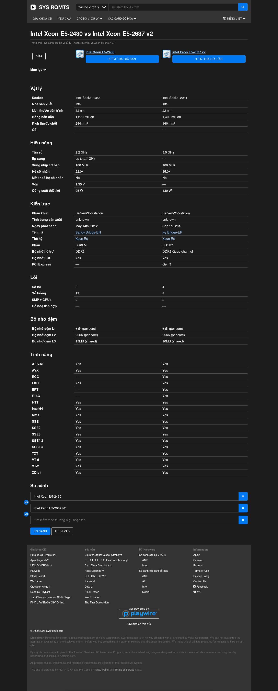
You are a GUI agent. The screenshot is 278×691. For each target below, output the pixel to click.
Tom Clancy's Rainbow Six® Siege (50, 597)
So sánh (40, 531)
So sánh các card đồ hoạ (153, 571)
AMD (145, 560)
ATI (144, 581)
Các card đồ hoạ (121, 18)
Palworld (35, 571)
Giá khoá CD (42, 18)
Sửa (39, 56)
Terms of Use (201, 571)
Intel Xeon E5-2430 (100, 52)
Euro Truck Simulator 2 (43, 555)
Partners (198, 565)
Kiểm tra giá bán (122, 59)
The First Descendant (97, 602)
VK (198, 592)
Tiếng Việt (234, 18)
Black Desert (37, 576)
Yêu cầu (64, 18)
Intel (144, 565)
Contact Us (199, 581)
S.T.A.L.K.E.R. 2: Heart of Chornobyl (106, 560)
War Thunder (92, 597)
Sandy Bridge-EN (88, 232)
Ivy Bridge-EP (172, 232)
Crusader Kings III (40, 586)
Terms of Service (124, 669)
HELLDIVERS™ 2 (41, 565)
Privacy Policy (201, 576)
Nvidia (145, 592)
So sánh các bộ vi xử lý (57, 43)
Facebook (202, 586)
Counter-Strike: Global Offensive (103, 555)
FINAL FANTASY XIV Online (47, 602)
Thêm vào (62, 531)
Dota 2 (88, 586)
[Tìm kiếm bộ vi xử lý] (243, 7)
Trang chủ (49, 7)
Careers (197, 560)
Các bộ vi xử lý (88, 18)
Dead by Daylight (40, 592)
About (196, 555)
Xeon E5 (82, 238)
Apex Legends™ (39, 560)
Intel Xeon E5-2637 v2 (189, 52)
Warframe (36, 581)
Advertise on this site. (139, 624)
